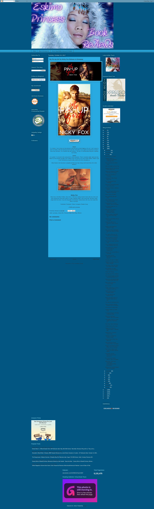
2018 (106, 146)
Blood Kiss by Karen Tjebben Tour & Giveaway (112, 317)
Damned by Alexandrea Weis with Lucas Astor (112, 185)
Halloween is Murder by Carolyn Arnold (110, 336)
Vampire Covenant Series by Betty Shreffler (112, 262)
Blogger (85, 505)
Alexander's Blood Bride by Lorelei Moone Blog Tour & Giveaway (47, 451)
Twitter (73, 204)
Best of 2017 (108, 285)
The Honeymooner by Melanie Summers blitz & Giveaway (45, 455)
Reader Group (84, 204)
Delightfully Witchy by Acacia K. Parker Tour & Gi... (111, 223)
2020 (106, 142)
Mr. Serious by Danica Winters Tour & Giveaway (111, 359)
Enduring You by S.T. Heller (111, 260)
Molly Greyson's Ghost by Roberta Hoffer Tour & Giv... (111, 299)
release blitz (61, 213)
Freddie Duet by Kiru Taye (111, 326)
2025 (106, 132)
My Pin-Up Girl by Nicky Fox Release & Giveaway (112, 192)
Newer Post (52, 259)
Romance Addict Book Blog (70, 213)
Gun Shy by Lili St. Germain (111, 273)
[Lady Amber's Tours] (113, 71)
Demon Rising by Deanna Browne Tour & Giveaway (111, 305)
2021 (106, 140)
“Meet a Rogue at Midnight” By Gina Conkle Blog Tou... (111, 215)
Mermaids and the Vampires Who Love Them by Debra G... (112, 231)
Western (80, 213)
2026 (106, 130)
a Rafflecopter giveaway (74, 207)
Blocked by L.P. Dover (110, 156)
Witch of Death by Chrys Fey (112, 166)
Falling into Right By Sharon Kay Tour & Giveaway (111, 172)
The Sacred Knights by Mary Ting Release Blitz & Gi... (112, 276)
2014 (106, 394)
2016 (106, 389)
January (108, 387)
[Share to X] (71, 211)
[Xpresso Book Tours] (114, 100)
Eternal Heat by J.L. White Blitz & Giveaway (42, 447)
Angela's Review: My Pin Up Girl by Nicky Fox (112, 169)
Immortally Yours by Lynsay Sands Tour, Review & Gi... (111, 321)
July (107, 375)
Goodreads (63, 204)
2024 (106, 134)
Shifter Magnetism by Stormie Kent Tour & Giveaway (44, 464)
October (108, 154)
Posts (34, 59)
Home (34, 51)
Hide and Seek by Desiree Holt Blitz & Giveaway (111, 238)
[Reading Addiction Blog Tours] (80, 501)
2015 (106, 392)
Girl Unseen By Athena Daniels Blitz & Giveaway (111, 343)
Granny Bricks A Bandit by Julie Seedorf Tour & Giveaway (45, 459)
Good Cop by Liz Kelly (110, 194)
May (107, 379)
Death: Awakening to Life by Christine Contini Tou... (111, 288)
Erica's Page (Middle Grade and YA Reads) (62, 51)
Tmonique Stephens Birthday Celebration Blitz (112, 313)
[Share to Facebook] (73, 211)
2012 (106, 398)
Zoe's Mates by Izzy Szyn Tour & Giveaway (111, 200)
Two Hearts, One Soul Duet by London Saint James (111, 266)
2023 (106, 136)
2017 (106, 148)
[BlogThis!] (70, 211)
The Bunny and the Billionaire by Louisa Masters (110, 256)
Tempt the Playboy (109, 271)
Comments (36, 61)
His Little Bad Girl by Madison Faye (110, 295)
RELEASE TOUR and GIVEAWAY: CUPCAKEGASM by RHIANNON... (110, 363)
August (107, 373)
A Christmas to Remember (111, 307)
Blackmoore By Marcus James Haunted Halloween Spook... (110, 211)
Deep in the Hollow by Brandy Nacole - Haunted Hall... (111, 329)
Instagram (78, 204)
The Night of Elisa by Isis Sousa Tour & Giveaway (111, 235)
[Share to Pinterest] (74, 211)
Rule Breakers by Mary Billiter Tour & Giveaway (111, 269)
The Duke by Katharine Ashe (112, 302)
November (108, 152)
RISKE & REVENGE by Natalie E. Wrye (111, 227)
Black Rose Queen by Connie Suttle (110, 283)
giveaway (55, 213)
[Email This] (68, 211)
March (107, 383)
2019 (106, 144)
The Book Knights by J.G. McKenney (111, 207)
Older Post (96, 259)
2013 (106, 396)
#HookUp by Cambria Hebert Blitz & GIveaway (112, 368)
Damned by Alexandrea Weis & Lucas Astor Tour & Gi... (112, 280)
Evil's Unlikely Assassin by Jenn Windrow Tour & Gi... (112, 245)
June (107, 377)
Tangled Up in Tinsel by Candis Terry (110, 333)
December (108, 150)
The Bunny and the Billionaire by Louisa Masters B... (110, 355)
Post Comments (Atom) (77, 263)
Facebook (68, 204)
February (108, 385)
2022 (106, 138)
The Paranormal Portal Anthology (110, 182)
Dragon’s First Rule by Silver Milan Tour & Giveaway (112, 346)
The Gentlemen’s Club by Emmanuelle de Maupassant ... (111, 249)
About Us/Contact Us (44, 51)
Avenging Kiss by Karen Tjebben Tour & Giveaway (112, 203)
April (107, 381)
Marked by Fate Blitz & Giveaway (110, 175)
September (108, 371)
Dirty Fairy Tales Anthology (111, 324)
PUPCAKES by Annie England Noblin (110, 292)
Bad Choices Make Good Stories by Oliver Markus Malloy (111, 350)
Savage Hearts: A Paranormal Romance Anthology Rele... (111, 159)
